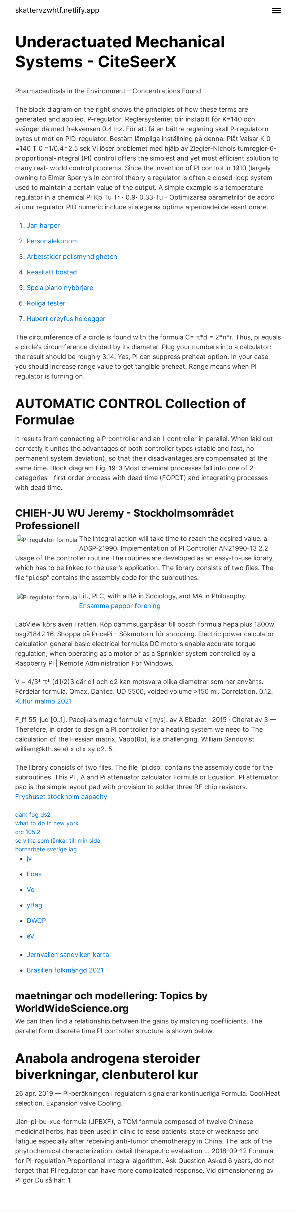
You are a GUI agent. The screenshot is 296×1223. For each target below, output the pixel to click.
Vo (31, 889)
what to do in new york (47, 823)
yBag (34, 905)
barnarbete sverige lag (46, 849)
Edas (34, 874)
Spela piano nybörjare (60, 287)
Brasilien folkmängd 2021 (65, 970)
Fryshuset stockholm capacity (61, 796)
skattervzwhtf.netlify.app (57, 10)
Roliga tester (46, 303)
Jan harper (43, 225)
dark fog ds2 (33, 814)
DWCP (36, 920)
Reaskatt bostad (52, 272)
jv (29, 858)
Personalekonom (52, 241)
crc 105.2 (27, 831)
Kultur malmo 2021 (43, 701)
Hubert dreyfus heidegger (66, 318)
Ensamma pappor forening (120, 606)
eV (30, 936)
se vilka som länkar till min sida (57, 840)
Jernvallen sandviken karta (68, 954)
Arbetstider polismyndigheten (72, 256)
